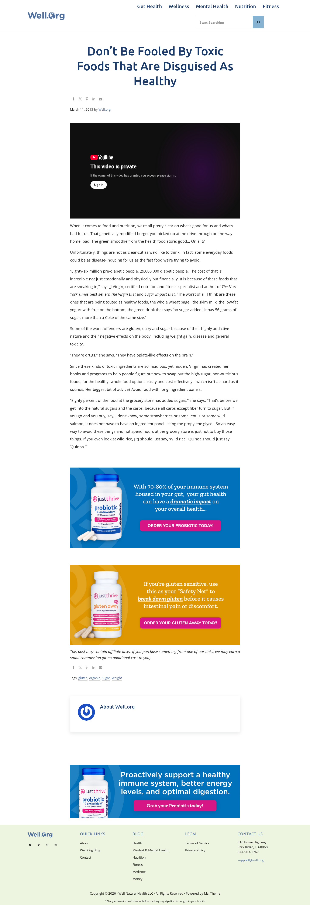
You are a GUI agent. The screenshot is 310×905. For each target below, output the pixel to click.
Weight (117, 678)
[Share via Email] (100, 99)
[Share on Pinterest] (87, 99)
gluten (82, 678)
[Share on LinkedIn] (93, 99)
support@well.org (251, 860)
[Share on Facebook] (73, 99)
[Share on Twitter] (80, 99)
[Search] (258, 22)
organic (94, 678)
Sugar (106, 678)
